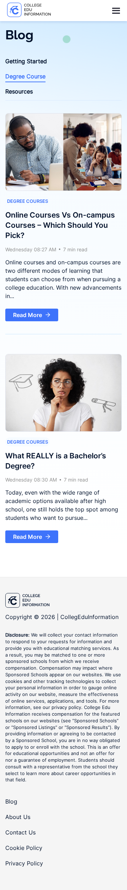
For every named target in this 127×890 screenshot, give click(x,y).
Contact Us (20, 832)
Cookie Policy (23, 847)
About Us (17, 816)
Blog (11, 801)
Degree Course (25, 76)
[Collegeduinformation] (63, 601)
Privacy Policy (24, 863)
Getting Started (26, 61)
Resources (19, 91)
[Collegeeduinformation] (29, 10)
